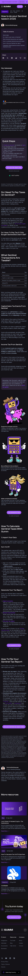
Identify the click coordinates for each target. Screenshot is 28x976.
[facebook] (3, 58)
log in (23, 145)
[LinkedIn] (12, 58)
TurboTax (6, 701)
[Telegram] (20, 58)
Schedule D (17, 703)
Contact (21, 945)
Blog (11, 943)
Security (3, 967)
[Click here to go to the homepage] (6, 6)
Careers (21, 943)
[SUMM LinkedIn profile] (10, 958)
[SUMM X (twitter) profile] (2, 958)
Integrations (4, 940)
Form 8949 (8, 703)
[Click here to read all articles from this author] (14, 774)
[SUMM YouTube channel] (6, 958)
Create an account (9, 145)
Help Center (13, 945)
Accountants (4, 945)
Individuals (3, 943)
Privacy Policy (4, 961)
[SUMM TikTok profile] (14, 958)
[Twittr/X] (7, 58)
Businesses (4, 948)
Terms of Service (5, 964)
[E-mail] (25, 58)
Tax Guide (12, 940)
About (20, 940)
